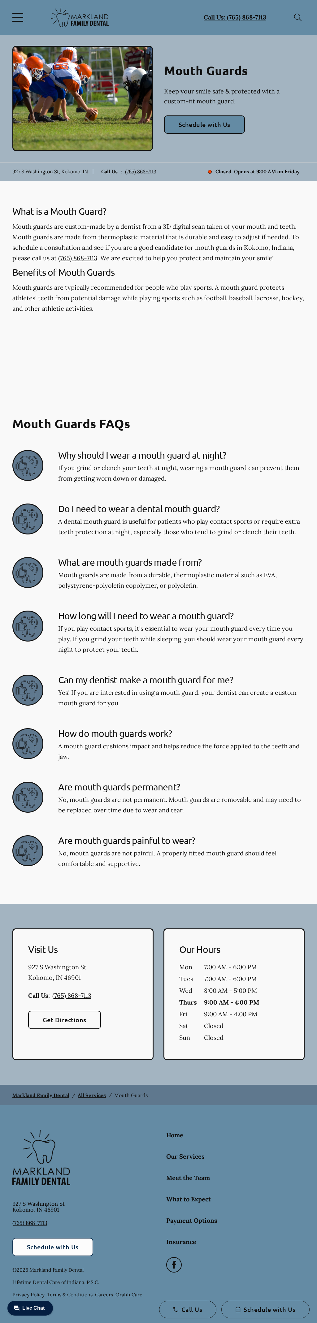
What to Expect (188, 1199)
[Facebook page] (174, 1265)
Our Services (185, 1156)
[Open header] (19, 17)
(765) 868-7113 (140, 171)
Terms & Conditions (70, 1294)
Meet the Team (188, 1178)
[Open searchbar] (298, 17)
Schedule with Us (204, 124)
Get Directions (64, 1020)
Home (174, 1135)
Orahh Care (128, 1294)
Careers (104, 1294)
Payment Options (191, 1220)
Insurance (181, 1242)
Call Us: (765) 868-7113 (235, 17)
